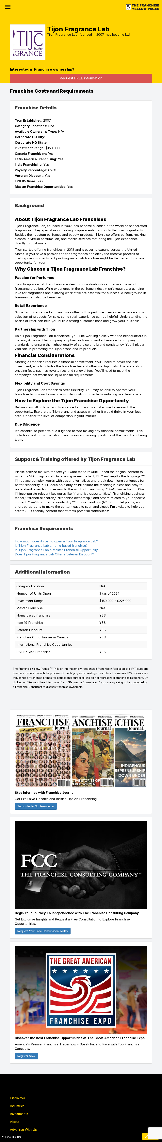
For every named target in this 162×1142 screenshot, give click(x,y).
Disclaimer (17, 1098)
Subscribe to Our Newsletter (35, 806)
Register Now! (26, 1056)
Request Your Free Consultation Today (42, 931)
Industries (17, 1106)
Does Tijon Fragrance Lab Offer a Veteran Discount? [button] (54, 554)
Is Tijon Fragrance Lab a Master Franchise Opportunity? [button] (57, 550)
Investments (19, 1114)
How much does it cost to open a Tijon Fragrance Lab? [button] (56, 541)
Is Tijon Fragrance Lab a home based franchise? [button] (51, 546)
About (14, 1122)
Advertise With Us (23, 1130)
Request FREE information (81, 78)
